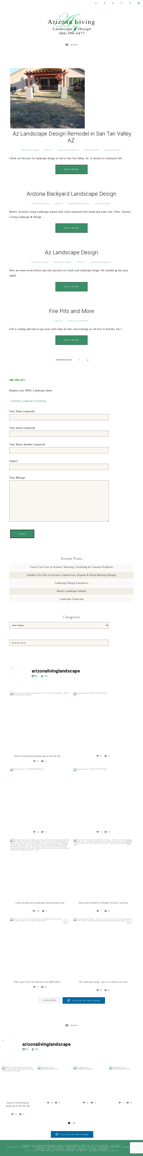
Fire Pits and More (71, 311)
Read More (71, 169)
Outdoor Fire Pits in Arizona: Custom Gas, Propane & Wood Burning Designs (71, 575)
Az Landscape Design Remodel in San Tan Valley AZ (72, 137)
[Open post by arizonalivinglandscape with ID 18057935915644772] (39, 868)
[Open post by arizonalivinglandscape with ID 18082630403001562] (103, 721)
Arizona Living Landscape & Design (71, 24)
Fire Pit (48, 150)
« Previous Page (63, 360)
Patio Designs (91, 150)
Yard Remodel (112, 150)
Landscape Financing (72, 599)
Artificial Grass (30, 150)
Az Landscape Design (71, 252)
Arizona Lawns (40, 262)
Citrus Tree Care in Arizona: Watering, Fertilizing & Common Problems (71, 567)
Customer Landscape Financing (28, 401)
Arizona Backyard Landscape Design (71, 193)
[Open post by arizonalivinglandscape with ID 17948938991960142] (39, 797)
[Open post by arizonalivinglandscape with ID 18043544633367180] (103, 947)
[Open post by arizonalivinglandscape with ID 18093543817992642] (103, 797)
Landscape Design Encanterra (71, 583)
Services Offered (78, 321)
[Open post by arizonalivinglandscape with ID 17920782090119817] (103, 868)
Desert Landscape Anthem (71, 591)
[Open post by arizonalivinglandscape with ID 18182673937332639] (39, 947)
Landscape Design (68, 150)
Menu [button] (74, 45)
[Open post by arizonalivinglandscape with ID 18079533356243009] (39, 721)
